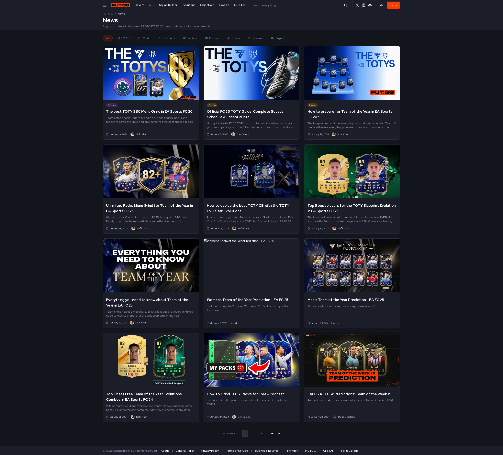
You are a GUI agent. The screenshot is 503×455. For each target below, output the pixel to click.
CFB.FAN (328, 450)
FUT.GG (108, 14)
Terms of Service (237, 450)
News (121, 14)
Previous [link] (232, 433)
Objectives (207, 5)
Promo (235, 38)
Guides (214, 38)
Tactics (192, 38)
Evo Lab (224, 5)
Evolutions (188, 5)
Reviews (257, 38)
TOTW (145, 38)
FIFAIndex (292, 450)
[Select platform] (381, 5)
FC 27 (125, 38)
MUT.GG (310, 450)
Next (272, 433)
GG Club (239, 5)
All (107, 38)
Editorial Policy (185, 450)
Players (139, 5)
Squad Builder (168, 5)
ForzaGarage (350, 450)
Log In (393, 5)
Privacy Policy (210, 450)
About (165, 450)
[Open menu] (105, 5)
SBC (151, 5)
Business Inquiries (267, 450)
